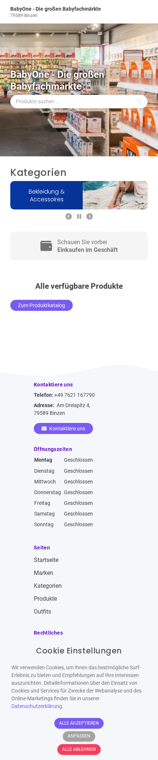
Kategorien (48, 585)
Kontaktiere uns (66, 428)
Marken (43, 572)
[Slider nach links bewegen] (68, 216)
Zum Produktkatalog (41, 305)
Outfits (42, 611)
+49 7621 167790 (74, 395)
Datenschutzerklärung (36, 706)
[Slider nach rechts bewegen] (89, 216)
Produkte (45, 598)
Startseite (46, 559)
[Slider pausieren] (79, 216)
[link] (61, 11)
